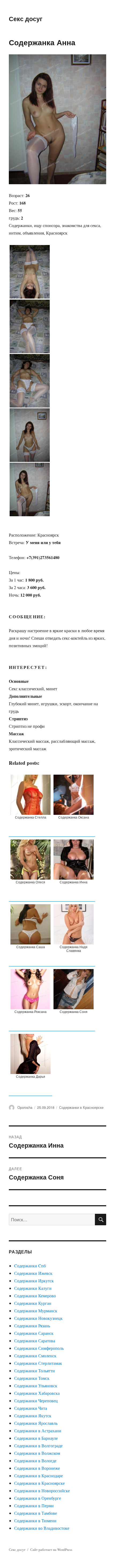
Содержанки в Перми (34, 1505)
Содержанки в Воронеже (37, 1468)
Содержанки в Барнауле (36, 1438)
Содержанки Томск (31, 1378)
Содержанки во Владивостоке (41, 1528)
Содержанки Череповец (36, 1400)
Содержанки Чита (30, 1408)
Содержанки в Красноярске (81, 1107)
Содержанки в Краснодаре (38, 1475)
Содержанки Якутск (32, 1415)
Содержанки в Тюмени (35, 1520)
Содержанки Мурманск (35, 1310)
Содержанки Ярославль (35, 1423)
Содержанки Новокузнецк (38, 1318)
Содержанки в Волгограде (38, 1445)
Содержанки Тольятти (34, 1370)
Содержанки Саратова (34, 1340)
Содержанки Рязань (32, 1325)
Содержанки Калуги (33, 1288)
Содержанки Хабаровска (37, 1393)
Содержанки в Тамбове (35, 1513)
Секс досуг (26, 18)
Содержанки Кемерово (35, 1295)
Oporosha (24, 1107)
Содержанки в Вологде (35, 1460)
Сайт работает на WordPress (51, 1549)
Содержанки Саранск (33, 1333)
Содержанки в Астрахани (37, 1430)
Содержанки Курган (32, 1303)
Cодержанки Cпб (30, 1265)
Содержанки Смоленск (35, 1355)
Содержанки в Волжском (37, 1453)
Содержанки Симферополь (39, 1348)
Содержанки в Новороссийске (42, 1490)
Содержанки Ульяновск (35, 1385)
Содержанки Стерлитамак (38, 1363)
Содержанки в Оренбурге (37, 1498)
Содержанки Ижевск (33, 1273)
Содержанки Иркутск (34, 1280)
